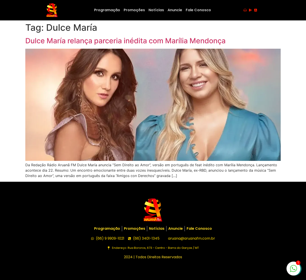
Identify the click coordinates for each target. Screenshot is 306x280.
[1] (293, 271)
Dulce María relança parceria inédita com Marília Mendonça (125, 40)
